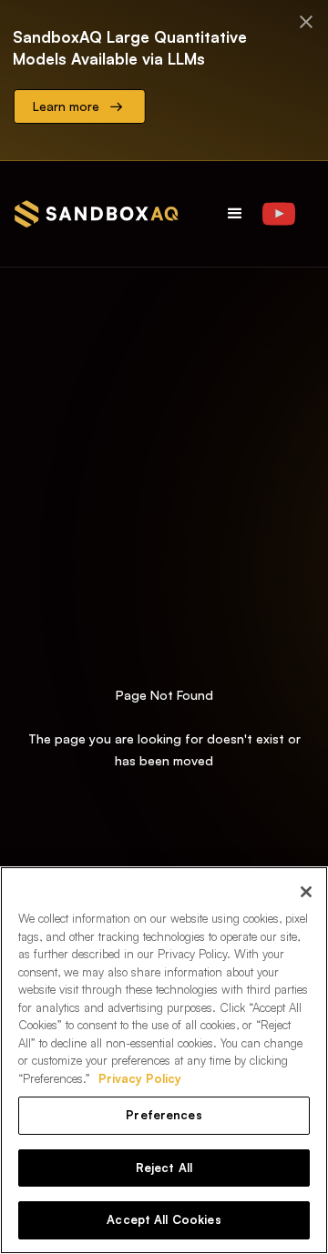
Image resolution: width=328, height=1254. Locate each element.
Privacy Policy (139, 1078)
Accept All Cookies (163, 1219)
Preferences (163, 1114)
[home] (97, 214)
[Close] (306, 892)
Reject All (164, 1167)
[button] (235, 214)
